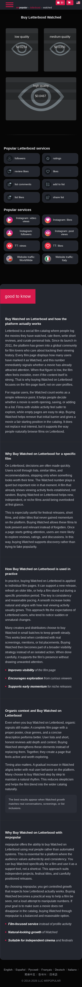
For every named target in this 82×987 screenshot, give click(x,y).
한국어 (42, 974)
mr (21, 7)
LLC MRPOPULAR (49, 980)
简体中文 (30, 974)
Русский (33, 969)
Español (20, 969)
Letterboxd (35, 7)
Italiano (72, 969)
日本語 (53, 974)
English (8, 969)
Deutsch (60, 969)
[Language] (78, 2)
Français (46, 969)
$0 (62, 2)
